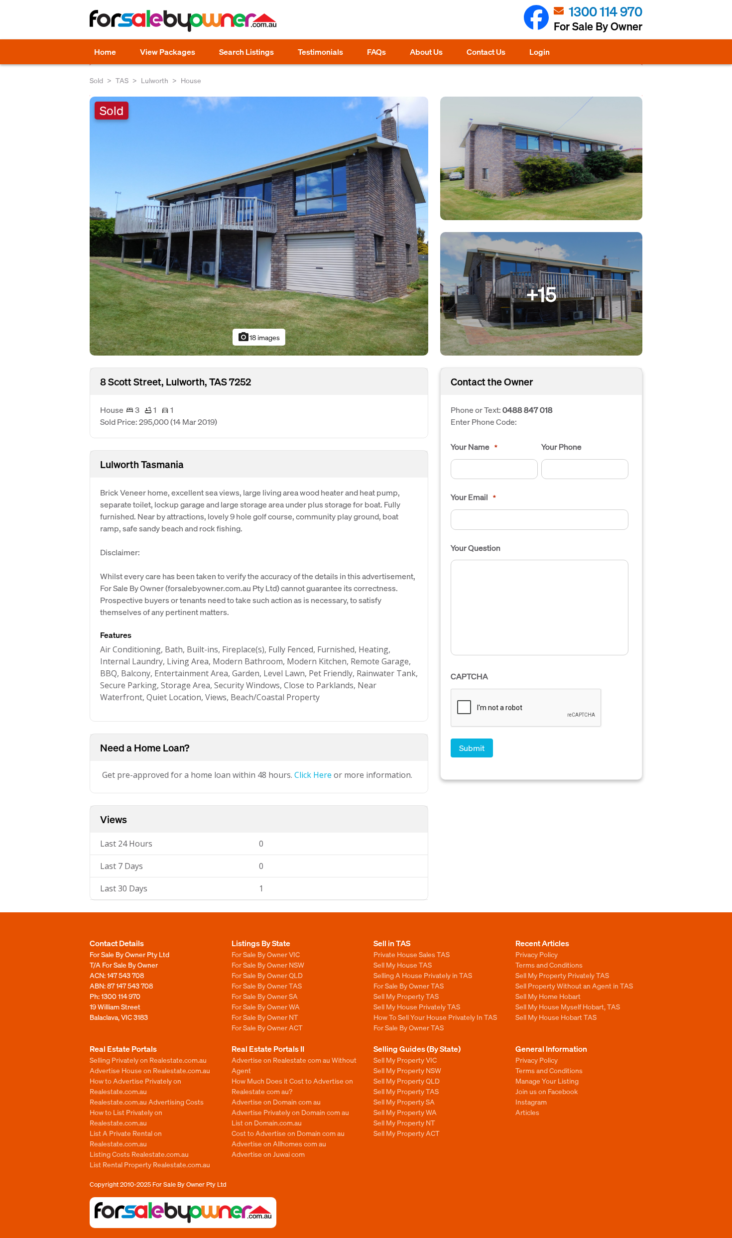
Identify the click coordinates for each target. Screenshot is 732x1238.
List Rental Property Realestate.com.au (150, 1164)
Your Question (475, 548)
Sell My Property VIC (405, 1059)
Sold (96, 80)
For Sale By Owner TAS (267, 985)
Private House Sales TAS (411, 954)
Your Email (473, 497)
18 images (259, 337)
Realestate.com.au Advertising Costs (147, 1101)
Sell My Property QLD (406, 1080)
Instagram (531, 1101)
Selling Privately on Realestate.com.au (148, 1059)
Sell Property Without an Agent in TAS (574, 985)
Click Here (313, 774)
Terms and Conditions (549, 964)
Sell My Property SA (404, 1101)
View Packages (167, 51)
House (191, 80)
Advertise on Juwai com (268, 1153)
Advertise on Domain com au (276, 1101)
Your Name (474, 447)
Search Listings (246, 51)
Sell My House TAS (402, 964)
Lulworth (154, 80)
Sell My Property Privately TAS (562, 975)
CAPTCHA (469, 676)
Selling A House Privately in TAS (422, 975)
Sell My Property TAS (406, 995)
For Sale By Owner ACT (267, 1027)
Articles (527, 1112)
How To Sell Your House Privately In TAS (435, 1016)
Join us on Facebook (546, 1091)
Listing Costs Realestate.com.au (139, 1153)
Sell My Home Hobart (548, 995)
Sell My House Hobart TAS (556, 1016)
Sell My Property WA (405, 1112)
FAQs (376, 51)
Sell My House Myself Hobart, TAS (567, 1006)
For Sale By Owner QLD (267, 975)
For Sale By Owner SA (265, 995)
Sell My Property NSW (407, 1070)
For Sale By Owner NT (265, 1016)
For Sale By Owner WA (266, 1006)
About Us (426, 51)
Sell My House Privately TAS (416, 1006)
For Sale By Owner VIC (266, 954)
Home (105, 51)
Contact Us (486, 51)
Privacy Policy (536, 954)
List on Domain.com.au (267, 1122)
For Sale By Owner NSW (268, 964)
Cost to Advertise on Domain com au (288, 1132)
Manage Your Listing (547, 1080)
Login (539, 51)
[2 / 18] (541, 157)
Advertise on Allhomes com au (279, 1143)
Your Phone (561, 447)
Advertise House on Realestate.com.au (150, 1070)
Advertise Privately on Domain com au (290, 1112)
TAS (122, 80)
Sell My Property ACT (406, 1132)
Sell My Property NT (404, 1122)
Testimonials (320, 51)
